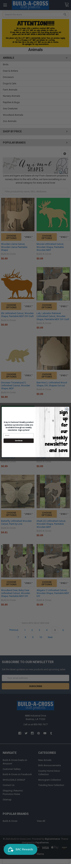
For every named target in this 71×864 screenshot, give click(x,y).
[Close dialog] (67, 409)
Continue (18, 440)
